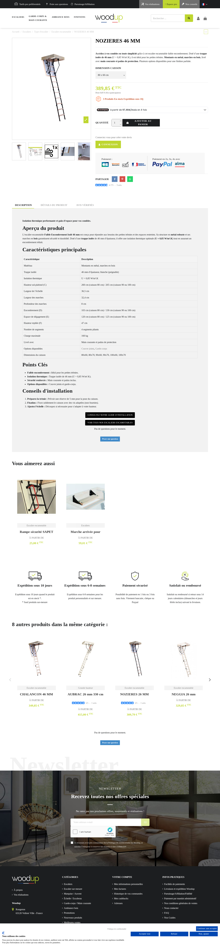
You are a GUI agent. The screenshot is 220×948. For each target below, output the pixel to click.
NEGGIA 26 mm (183, 694)
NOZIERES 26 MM (134, 694)
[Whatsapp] (130, 179)
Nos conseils (191, 4)
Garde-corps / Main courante (77, 903)
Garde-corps (101, 348)
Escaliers (68, 884)
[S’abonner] (145, 822)
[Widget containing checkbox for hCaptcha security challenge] (93, 831)
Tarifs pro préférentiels (29, 4)
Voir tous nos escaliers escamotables (110, 423)
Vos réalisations (152, 4)
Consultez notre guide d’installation (110, 415)
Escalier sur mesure (73, 889)
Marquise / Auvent (72, 893)
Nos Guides (169, 917)
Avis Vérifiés (85, 205)
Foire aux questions (59, 4)
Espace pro (172, 4)
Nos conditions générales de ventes (180, 903)
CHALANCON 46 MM (36, 694)
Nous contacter (171, 908)
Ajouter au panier (143, 123)
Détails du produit (54, 205)
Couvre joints (87, 348)
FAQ (166, 913)
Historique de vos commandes (128, 893)
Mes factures (120, 889)
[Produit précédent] (205, 32)
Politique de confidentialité (116, 929)
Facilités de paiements (174, 884)
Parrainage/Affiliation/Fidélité (178, 893)
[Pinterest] (122, 179)
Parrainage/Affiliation (85, 4)
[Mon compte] (198, 18)
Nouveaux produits (73, 917)
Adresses (118, 903)
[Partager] (114, 179)
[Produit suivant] (206, 32)
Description (23, 205)
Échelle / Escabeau (73, 898)
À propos (18, 890)
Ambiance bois (71, 908)
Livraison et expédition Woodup (179, 889)
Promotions (69, 913)
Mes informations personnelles (128, 884)
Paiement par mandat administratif (180, 898)
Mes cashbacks (121, 898)
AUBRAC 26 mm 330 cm (85, 694)
